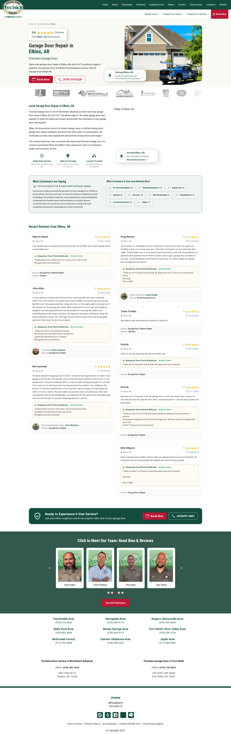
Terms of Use (74, 723)
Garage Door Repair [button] (172, 14)
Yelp (108, 715)
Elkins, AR (39, 241)
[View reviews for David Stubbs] (124, 296)
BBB (123, 715)
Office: (67, 667)
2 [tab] (112, 593)
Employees (127, 4)
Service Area (196, 4)
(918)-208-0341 (115, 642)
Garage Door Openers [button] (197, 14)
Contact (182, 4)
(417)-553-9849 (63, 642)
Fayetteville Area (43, 24)
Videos (171, 4)
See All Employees (116, 602)
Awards (222, 4)
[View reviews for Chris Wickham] (35, 426)
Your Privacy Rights (153, 723)
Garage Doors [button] (151, 14)
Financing (140, 4)
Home (105, 4)
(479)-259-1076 (167, 632)
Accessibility (109, 723)
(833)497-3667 (186, 516)
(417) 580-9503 (167, 642)
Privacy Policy (91, 723)
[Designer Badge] (121, 93)
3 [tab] (115, 593)
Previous (50, 568)
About (115, 4)
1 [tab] (108, 593)
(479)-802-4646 (63, 632)
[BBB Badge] (194, 93)
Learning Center (156, 4)
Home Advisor (131, 715)
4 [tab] (119, 593)
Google (100, 715)
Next (181, 568)
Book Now (43, 79)
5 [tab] (122, 593)
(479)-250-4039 (167, 622)
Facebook (115, 715)
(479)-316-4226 (72, 79)
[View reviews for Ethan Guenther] (35, 351)
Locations (210, 4)
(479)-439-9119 (115, 622)
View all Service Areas (136, 160)
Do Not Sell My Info (129, 723)
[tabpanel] (70, 567)
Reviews (32, 24)
